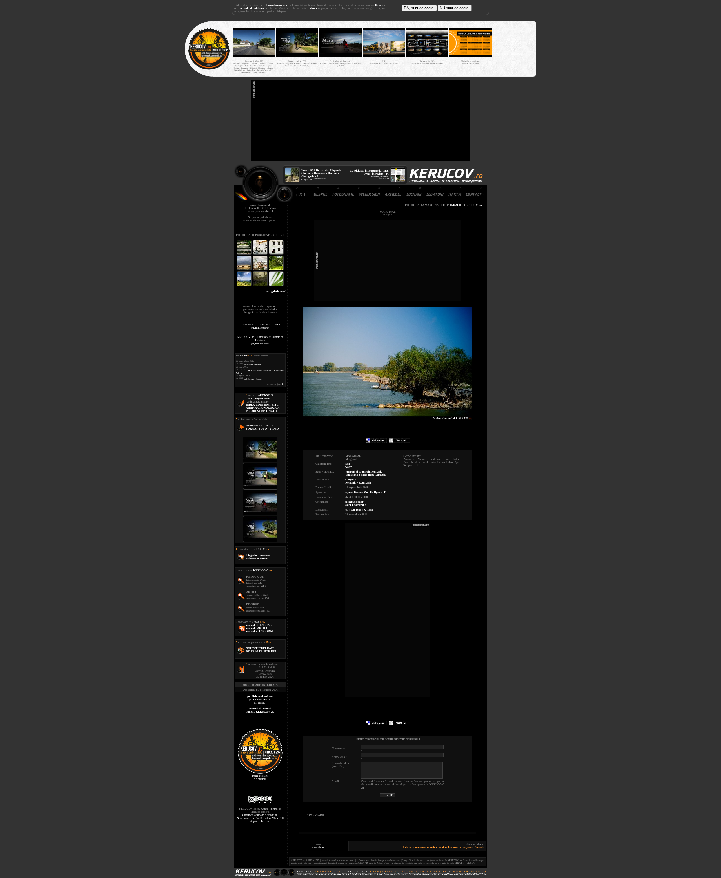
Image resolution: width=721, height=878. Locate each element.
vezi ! (276, 291)
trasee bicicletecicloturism (260, 777)
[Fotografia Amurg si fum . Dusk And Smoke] (261, 285)
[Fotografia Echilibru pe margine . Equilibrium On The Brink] (245, 285)
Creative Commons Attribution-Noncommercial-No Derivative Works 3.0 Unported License (260, 818)
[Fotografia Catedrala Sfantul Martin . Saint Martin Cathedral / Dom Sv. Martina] (261, 269)
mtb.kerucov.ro (320, 178)
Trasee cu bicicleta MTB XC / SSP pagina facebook (260, 326)
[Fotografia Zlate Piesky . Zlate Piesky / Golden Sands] (245, 269)
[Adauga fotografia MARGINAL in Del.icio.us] (376, 441)
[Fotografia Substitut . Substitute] (245, 253)
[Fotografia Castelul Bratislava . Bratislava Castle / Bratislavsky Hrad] (261, 253)
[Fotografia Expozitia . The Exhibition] (276, 253)
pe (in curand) (260, 699)
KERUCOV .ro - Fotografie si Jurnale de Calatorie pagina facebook (260, 340)
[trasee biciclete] (209, 69)
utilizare (260, 710)
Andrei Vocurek (269, 808)
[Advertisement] (360, 120)
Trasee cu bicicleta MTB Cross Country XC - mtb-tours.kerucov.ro (513, 47)
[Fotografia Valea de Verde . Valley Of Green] (276, 269)
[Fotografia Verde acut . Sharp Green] (276, 285)
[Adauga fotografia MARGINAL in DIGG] (399, 441)
